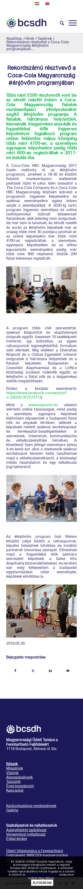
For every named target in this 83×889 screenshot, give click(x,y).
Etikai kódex (16, 839)
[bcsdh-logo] (34, 23)
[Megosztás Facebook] (15, 670)
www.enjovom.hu (43, 405)
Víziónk (12, 773)
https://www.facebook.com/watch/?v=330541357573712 (36, 395)
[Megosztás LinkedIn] (50, 670)
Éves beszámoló (20, 786)
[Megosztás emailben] (68, 670)
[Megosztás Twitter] (33, 670)
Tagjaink (13, 782)
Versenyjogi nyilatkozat (26, 835)
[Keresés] (59, 23)
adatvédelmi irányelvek (42, 874)
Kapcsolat (15, 791)
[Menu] (70, 23)
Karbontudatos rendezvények (31, 806)
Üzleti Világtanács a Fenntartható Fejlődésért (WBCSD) (34, 853)
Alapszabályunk (19, 778)
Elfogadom (42, 883)
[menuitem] (59, 23)
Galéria (12, 811)
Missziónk (14, 769)
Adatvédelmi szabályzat (26, 830)
